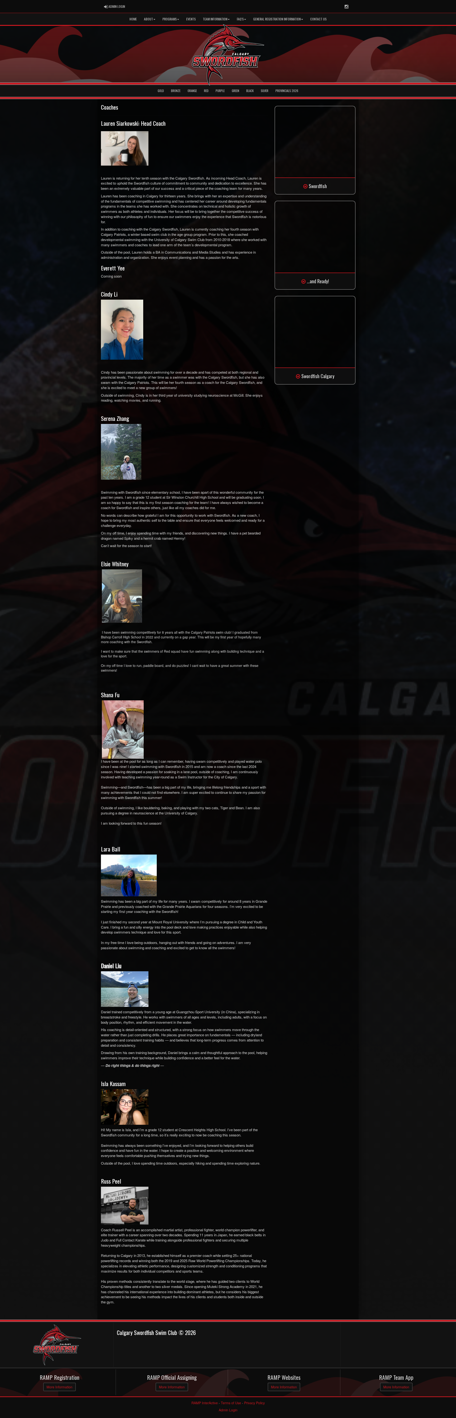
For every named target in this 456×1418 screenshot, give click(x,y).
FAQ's (240, 18)
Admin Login (228, 1410)
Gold (161, 90)
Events (191, 18)
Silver (264, 90)
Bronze (175, 90)
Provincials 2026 (287, 90)
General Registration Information (277, 18)
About (148, 18)
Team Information (215, 18)
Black (250, 90)
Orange (192, 90)
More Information (59, 1387)
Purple (220, 90)
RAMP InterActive (204, 1402)
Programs (169, 18)
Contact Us (318, 18)
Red (206, 90)
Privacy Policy (254, 1402)
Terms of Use (231, 1402)
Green (235, 90)
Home (133, 18)
